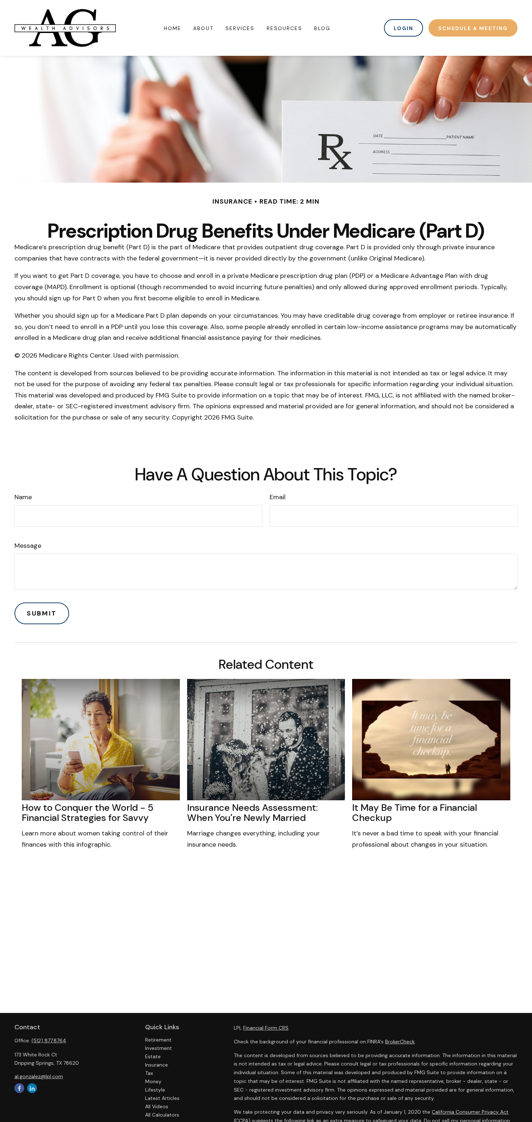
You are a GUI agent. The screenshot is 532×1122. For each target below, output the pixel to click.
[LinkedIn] (32, 1088)
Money (153, 1081)
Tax (149, 1073)
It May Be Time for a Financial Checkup (414, 812)
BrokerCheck (400, 1041)
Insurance (156, 1064)
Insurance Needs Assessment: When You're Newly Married (252, 812)
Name (23, 497)
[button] (173, 27)
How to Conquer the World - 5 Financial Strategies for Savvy (87, 812)
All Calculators (162, 1114)
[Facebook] (19, 1088)
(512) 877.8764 (48, 1040)
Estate (153, 1056)
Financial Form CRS (265, 1028)
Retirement (158, 1040)
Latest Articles (162, 1098)
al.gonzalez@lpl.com (38, 1076)
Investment (158, 1048)
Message (27, 545)
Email (278, 497)
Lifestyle (155, 1089)
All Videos (156, 1106)
